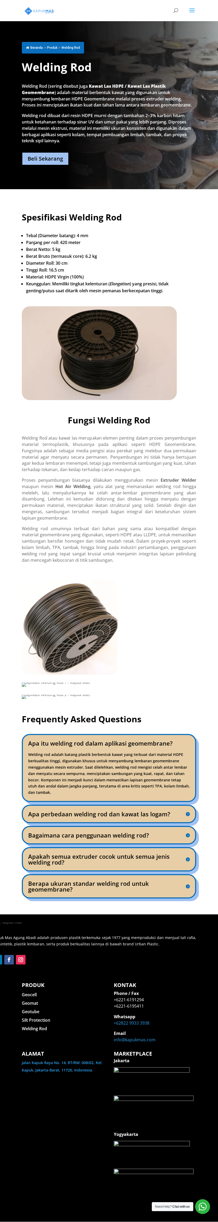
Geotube (30, 1012)
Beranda (36, 48)
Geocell (29, 995)
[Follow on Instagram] (21, 959)
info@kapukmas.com (135, 1040)
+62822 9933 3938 (131, 1023)
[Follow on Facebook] (9, 959)
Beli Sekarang (45, 158)
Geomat (30, 1003)
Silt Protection (36, 1020)
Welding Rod (34, 1028)
